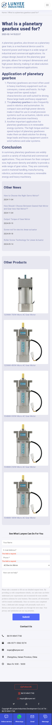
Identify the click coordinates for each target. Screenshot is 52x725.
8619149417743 (27, 693)
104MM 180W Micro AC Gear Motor (20, 518)
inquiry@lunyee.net (27, 699)
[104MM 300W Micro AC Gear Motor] (26, 393)
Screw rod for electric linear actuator (20, 229)
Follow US (27, 687)
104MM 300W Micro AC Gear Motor (20, 416)
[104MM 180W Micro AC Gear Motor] (26, 494)
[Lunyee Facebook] (38, 703)
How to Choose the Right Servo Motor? (21, 195)
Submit (26, 617)
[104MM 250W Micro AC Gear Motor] (26, 444)
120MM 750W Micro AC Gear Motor (20, 315)
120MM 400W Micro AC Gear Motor (20, 365)
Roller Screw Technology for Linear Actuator (24, 240)
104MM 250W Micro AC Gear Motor (20, 467)
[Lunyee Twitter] (14, 703)
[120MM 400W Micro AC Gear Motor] (26, 342)
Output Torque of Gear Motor (17, 219)
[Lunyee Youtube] (26, 703)
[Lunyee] (12, 5)
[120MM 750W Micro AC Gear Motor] (26, 291)
